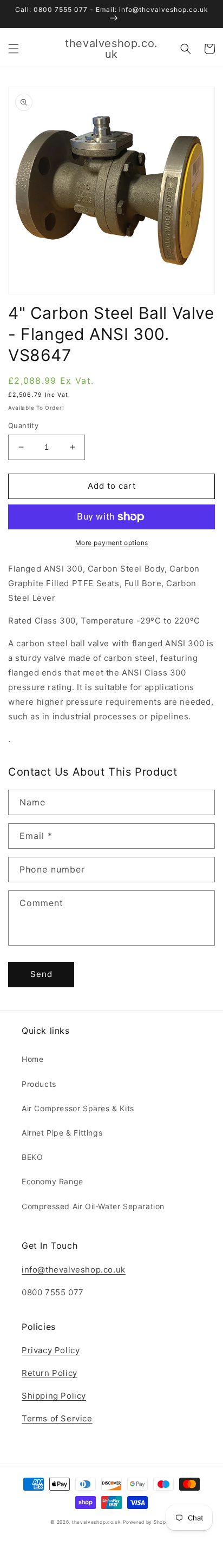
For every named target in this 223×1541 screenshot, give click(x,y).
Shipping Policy (54, 1396)
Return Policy (49, 1373)
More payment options (111, 543)
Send (41, 974)
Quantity (23, 425)
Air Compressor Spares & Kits (78, 1108)
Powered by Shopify (148, 1522)
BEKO (32, 1157)
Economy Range (52, 1181)
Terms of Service (57, 1418)
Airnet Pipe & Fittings (62, 1132)
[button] (13, 49)
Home (32, 1059)
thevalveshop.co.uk (96, 1522)
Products (39, 1083)
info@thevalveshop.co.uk (74, 1269)
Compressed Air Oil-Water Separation (93, 1206)
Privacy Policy (51, 1350)
